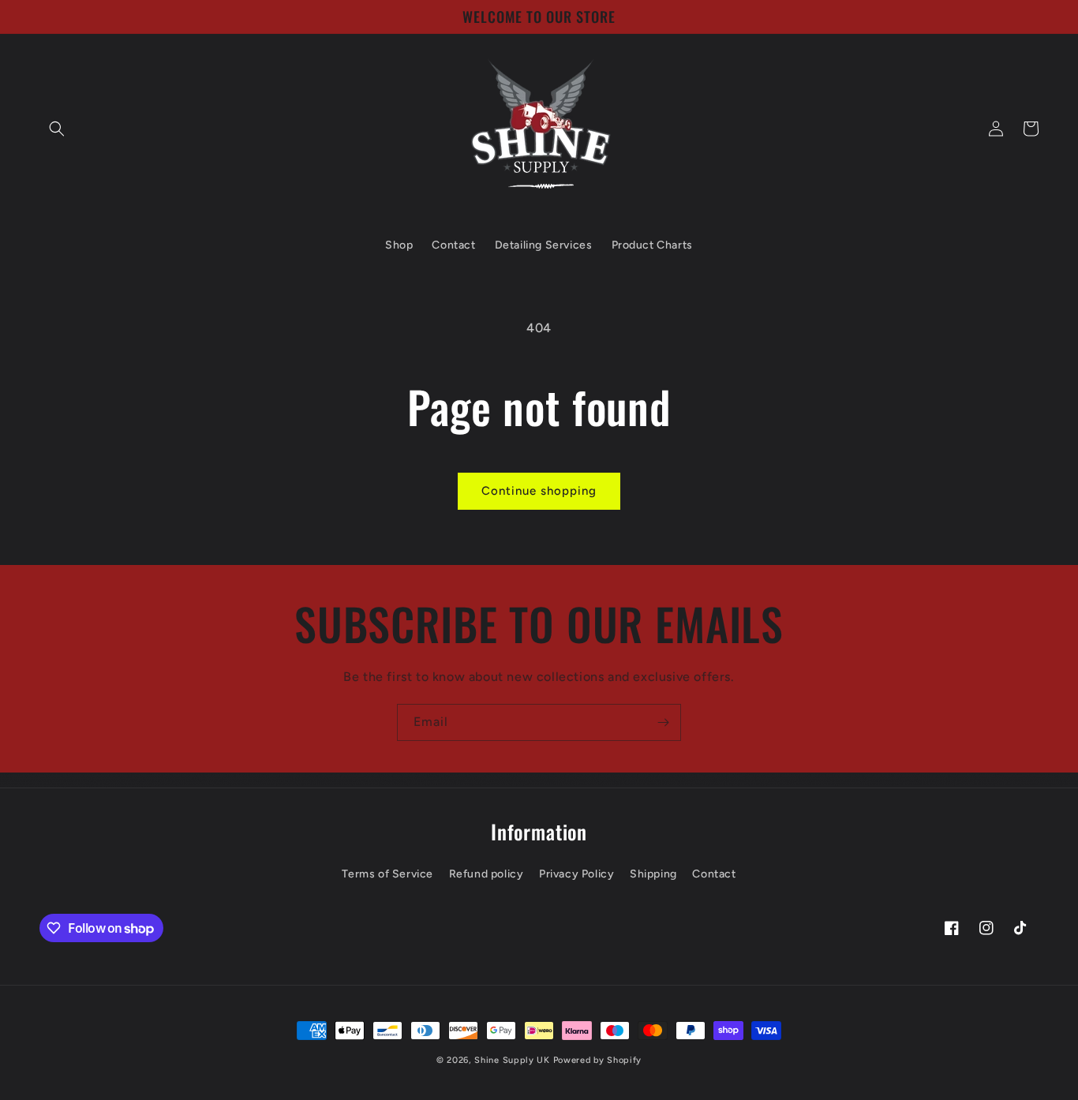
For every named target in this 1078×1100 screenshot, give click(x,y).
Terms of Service (387, 873)
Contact (714, 873)
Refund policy (486, 873)
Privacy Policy (576, 873)
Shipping (653, 873)
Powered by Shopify (597, 1060)
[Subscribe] (663, 722)
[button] (56, 128)
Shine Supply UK (512, 1060)
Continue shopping (539, 491)
